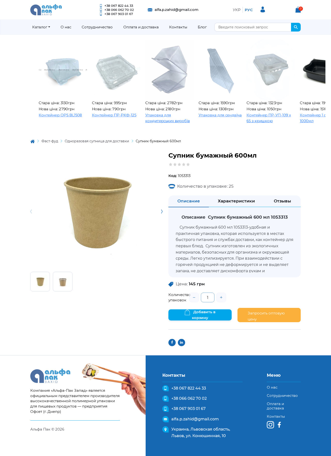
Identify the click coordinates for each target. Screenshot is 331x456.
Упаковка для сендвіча (209, 115)
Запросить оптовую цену (266, 316)
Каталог (39, 27)
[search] (296, 27)
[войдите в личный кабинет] (262, 9)
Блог (202, 27)
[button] (298, 10)
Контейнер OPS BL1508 (49, 115)
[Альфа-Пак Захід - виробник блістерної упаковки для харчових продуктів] (46, 9)
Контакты (178, 27)
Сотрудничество (97, 27)
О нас (66, 27)
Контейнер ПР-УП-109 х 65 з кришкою (258, 118)
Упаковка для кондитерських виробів (157, 118)
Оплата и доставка (141, 27)
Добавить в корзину (203, 315)
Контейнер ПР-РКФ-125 (103, 115)
